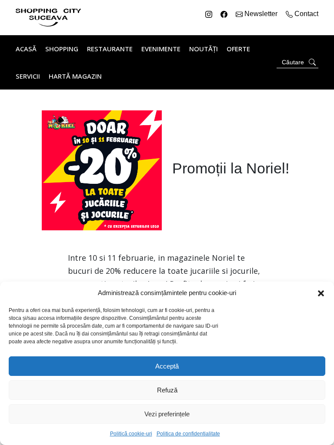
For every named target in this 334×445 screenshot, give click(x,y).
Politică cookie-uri (131, 434)
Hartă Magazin (75, 76)
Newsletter (261, 13)
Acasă (26, 48)
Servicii (28, 76)
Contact (305, 13)
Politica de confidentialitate (188, 434)
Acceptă (167, 366)
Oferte (238, 48)
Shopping (61, 48)
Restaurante (110, 48)
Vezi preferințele (167, 414)
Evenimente (160, 48)
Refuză (167, 390)
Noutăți (203, 48)
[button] (321, 293)
